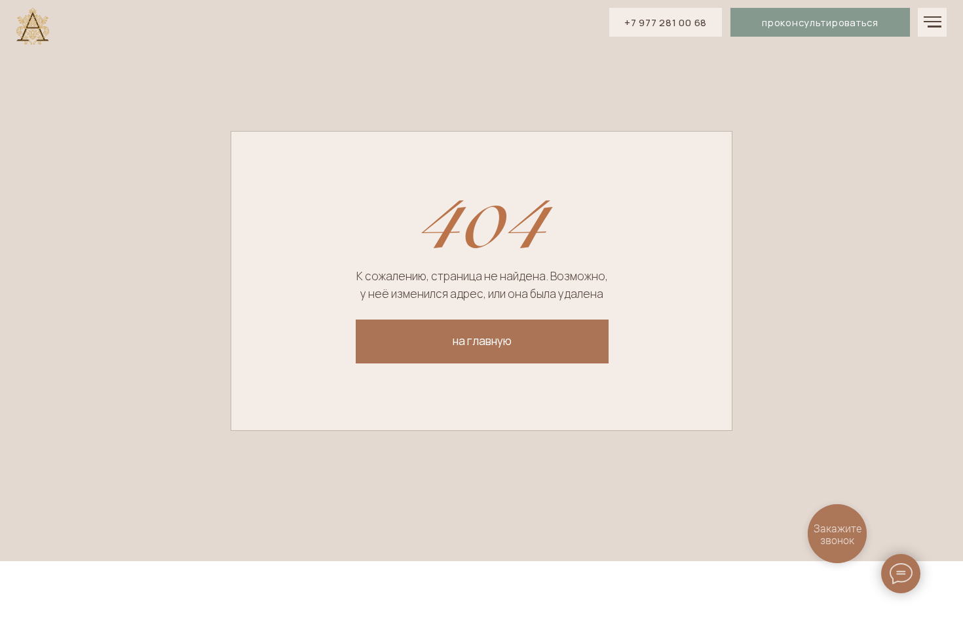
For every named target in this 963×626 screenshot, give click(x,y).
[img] (32, 27)
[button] (820, 22)
